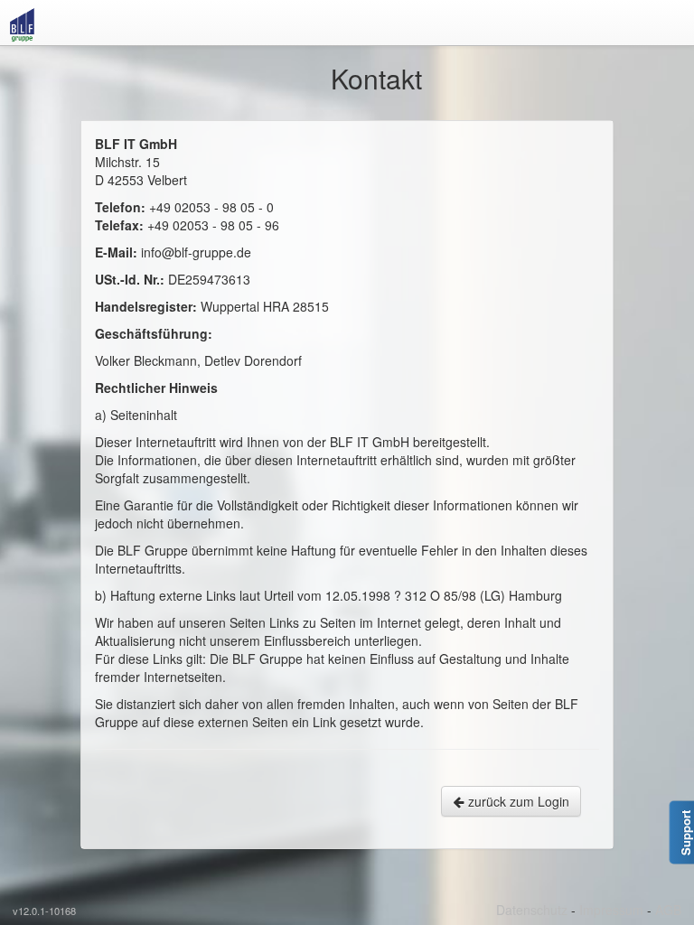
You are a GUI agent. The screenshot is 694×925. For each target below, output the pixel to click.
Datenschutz (531, 910)
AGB (668, 910)
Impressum (611, 910)
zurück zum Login (516, 801)
